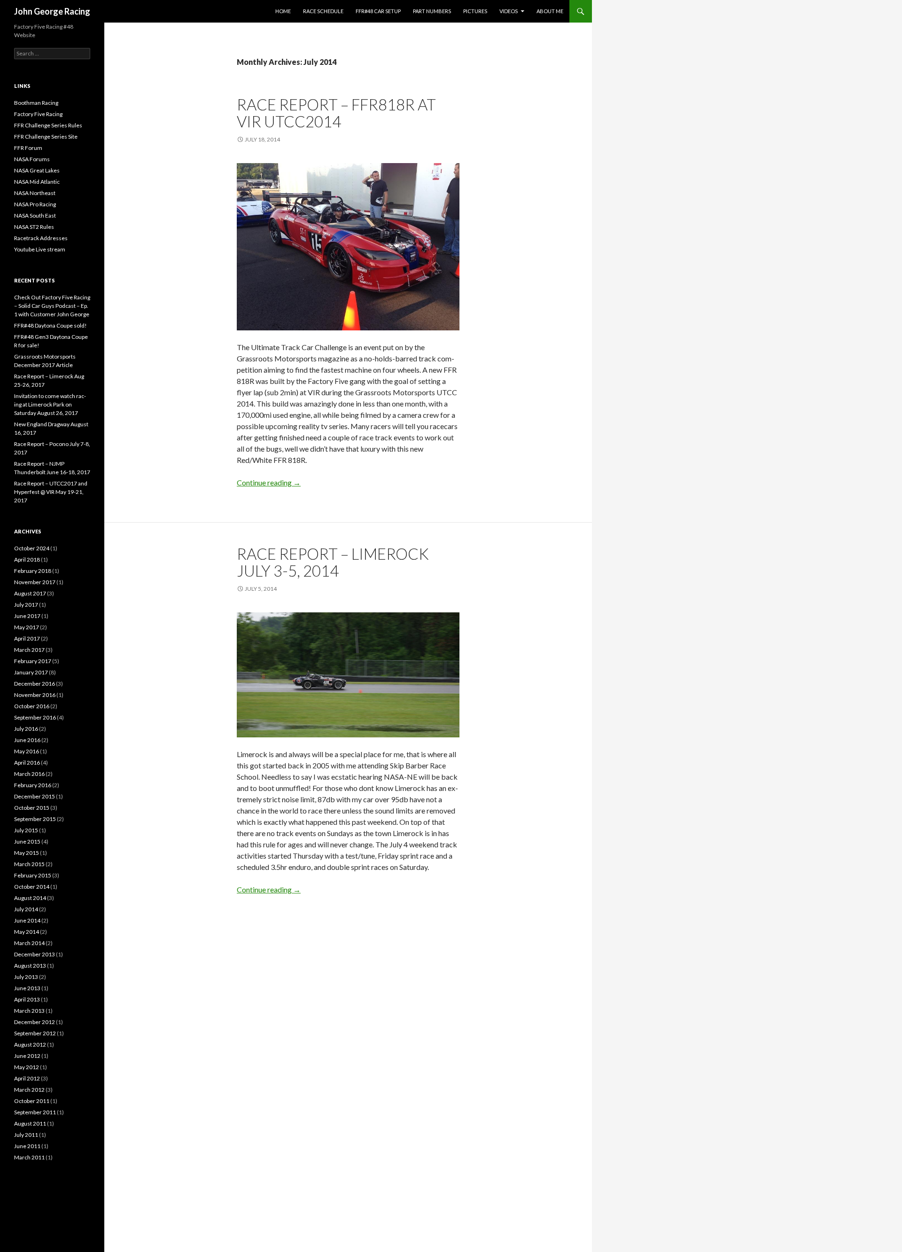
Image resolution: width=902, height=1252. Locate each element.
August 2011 (30, 1123)
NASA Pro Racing (35, 204)
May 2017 (26, 627)
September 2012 (35, 1033)
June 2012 (27, 1055)
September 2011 (35, 1112)
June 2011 (27, 1146)
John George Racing (52, 11)
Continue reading (269, 482)
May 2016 (26, 751)
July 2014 (26, 909)
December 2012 (34, 1021)
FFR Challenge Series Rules (48, 125)
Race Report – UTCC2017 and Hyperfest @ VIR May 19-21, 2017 (50, 492)
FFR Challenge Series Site (46, 136)
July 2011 (26, 1134)
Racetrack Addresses (41, 238)
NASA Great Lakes (37, 170)
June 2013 (27, 988)
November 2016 (34, 694)
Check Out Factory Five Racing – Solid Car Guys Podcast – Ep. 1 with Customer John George (52, 306)
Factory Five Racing (38, 113)
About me (550, 11)
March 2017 (29, 649)
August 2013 (30, 965)
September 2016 (35, 717)
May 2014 (26, 931)
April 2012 (27, 1078)
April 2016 (27, 762)
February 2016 (32, 785)
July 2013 (26, 976)
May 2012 (26, 1067)
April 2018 (27, 559)
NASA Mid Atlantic (37, 181)
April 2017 (27, 638)
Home (283, 11)
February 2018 (32, 570)
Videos (508, 11)
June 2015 (27, 841)
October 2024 (31, 548)
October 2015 (31, 807)
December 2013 (34, 954)
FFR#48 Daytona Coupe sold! (50, 325)
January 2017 (31, 672)
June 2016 (27, 739)
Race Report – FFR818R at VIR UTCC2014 (336, 113)
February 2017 (32, 661)
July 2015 (26, 830)
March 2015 (29, 864)
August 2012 (30, 1044)
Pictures (475, 11)
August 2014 (30, 897)
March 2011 (29, 1157)
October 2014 (31, 886)
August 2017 (30, 593)
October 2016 (31, 706)
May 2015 (26, 852)
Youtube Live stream (39, 249)
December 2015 (34, 796)
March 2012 (29, 1089)
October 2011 (31, 1100)
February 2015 (32, 875)
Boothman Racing (36, 102)
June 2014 (27, 920)
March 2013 (29, 1010)
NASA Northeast (34, 192)
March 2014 (29, 943)
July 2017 (26, 604)
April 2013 (27, 999)
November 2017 (34, 582)
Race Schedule (323, 11)
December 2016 (34, 683)
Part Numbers (432, 11)
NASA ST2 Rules (34, 226)
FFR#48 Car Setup (378, 11)
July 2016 (26, 728)
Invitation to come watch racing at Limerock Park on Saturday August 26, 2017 (50, 404)
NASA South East (35, 215)
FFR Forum (28, 147)
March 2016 (29, 773)
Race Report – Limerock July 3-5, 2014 (333, 562)
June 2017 (27, 615)
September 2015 (35, 818)
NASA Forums (32, 159)
